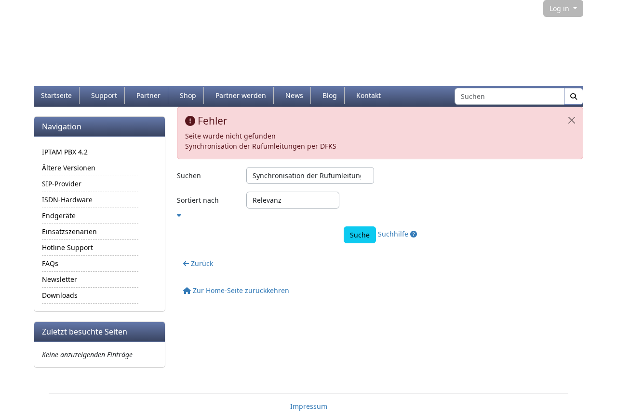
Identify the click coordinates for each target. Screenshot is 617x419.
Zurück (201, 263)
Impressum (308, 406)
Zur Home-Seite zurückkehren (240, 290)
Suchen (189, 175)
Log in (560, 8)
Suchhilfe (394, 233)
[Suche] (573, 96)
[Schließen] (572, 120)
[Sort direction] (380, 214)
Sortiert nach (198, 200)
